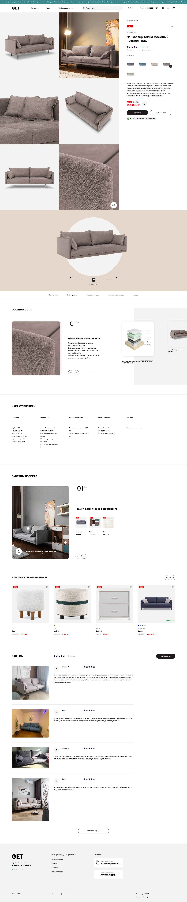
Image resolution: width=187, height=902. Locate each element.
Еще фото (113, 205)
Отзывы (135, 295)
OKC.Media (148, 894)
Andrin (56, 631)
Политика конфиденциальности (62, 894)
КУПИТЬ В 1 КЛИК (161, 112)
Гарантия (54, 863)
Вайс (90, 532)
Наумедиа (146, 897)
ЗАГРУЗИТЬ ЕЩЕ (92, 830)
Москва (132, 8)
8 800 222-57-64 (151, 8)
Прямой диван (142, 628)
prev (77, 556)
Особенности (53, 295)
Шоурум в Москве (57, 871)
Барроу (140, 631)
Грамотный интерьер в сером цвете (39, 551)
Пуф (13, 628)
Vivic (104, 532)
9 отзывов (171, 620)
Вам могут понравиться (116, 295)
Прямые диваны (133, 20)
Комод (98, 628)
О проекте (55, 867)
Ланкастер (78, 532)
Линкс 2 (99, 631)
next (83, 556)
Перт (13, 631)
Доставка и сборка (57, 859)
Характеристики (72, 295)
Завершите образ (93, 295)
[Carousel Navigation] (93, 556)
